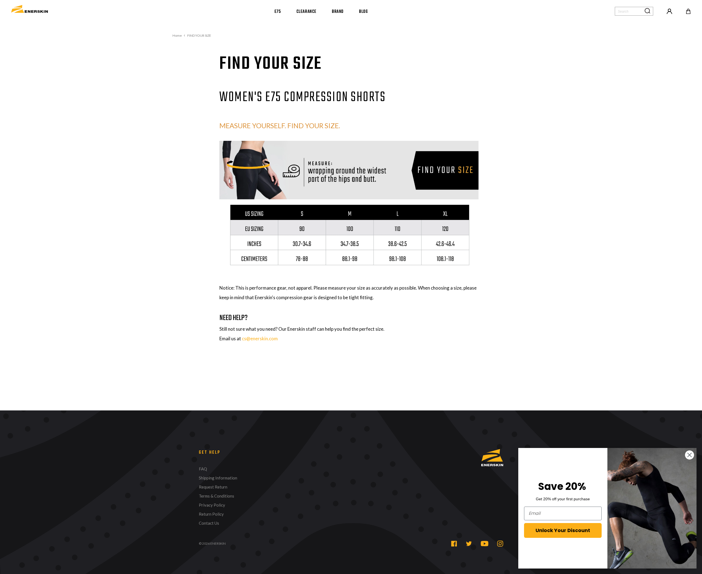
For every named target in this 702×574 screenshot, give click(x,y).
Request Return (213, 487)
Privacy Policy (212, 505)
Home (177, 35)
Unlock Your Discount (563, 530)
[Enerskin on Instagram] (500, 544)
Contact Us (209, 523)
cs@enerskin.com (260, 338)
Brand (338, 11)
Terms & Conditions (216, 496)
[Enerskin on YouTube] (484, 544)
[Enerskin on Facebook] (454, 544)
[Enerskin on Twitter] (469, 544)
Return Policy (211, 514)
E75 (277, 11)
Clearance (306, 11)
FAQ (203, 469)
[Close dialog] (689, 455)
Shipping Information (218, 478)
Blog (363, 11)
